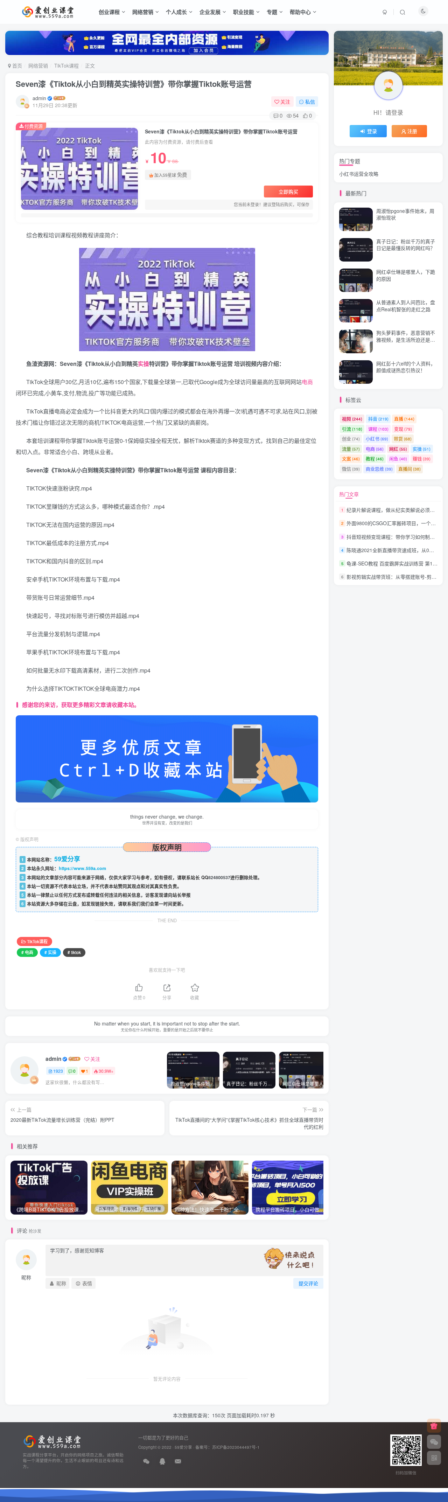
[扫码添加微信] (434, 1442)
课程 (378, 428)
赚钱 (421, 458)
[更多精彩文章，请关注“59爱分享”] (167, 758)
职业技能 (243, 12)
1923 (58, 1071)
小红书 (377, 438)
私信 (310, 101)
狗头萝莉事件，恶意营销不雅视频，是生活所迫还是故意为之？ (405, 339)
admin (39, 98)
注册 (412, 130)
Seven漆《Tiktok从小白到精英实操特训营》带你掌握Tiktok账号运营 (134, 83)
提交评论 (308, 1283)
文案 (351, 458)
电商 (307, 382)
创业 (351, 438)
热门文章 (349, 494)
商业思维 (379, 468)
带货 (403, 438)
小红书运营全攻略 (358, 173)
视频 (352, 418)
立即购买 (288, 191)
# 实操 (50, 952)
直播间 (409, 468)
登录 (372, 130)
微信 (351, 468)
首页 (16, 65)
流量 (351, 448)
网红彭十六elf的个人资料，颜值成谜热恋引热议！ (405, 367)
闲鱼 (398, 458)
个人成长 (176, 12)
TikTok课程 (66, 65)
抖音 (378, 418)
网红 (398, 448)
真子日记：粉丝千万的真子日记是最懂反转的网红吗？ (405, 245)
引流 (352, 428)
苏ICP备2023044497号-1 (236, 1447)
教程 (375, 458)
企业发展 (210, 12)
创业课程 (109, 12)
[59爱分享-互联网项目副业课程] (52, 1440)
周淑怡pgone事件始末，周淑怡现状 (405, 214)
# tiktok (74, 952)
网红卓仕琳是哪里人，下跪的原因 (405, 275)
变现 (403, 428)
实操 (143, 364)
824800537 (219, 877)
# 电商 (27, 952)
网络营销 (142, 12)
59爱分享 (183, 1447)
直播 (404, 418)
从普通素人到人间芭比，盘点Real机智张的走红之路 (405, 147)
